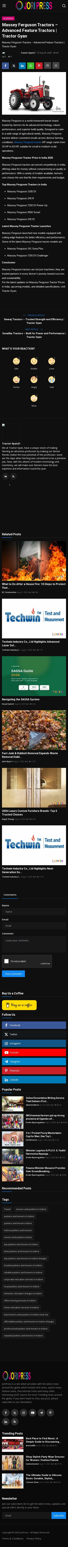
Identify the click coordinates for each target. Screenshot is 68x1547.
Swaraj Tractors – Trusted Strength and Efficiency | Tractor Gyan (34, 321)
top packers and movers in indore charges (25, 1258)
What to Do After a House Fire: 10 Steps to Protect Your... (34, 586)
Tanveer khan (32, 1482)
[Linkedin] (6, 1421)
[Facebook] (6, 1412)
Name (5, 905)
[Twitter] (14, 1412)
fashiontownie (32, 1464)
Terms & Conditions (12, 1538)
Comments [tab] (10, 894)
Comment (8, 933)
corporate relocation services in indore (23, 1279)
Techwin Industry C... (11, 650)
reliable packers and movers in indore (23, 1272)
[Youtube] (32, 1412)
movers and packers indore (18, 1237)
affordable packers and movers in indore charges (29, 1321)
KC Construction (9, 592)
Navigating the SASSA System (20, 699)
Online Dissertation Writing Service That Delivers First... (45, 1100)
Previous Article (36, 315)
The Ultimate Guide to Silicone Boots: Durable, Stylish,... (44, 1477)
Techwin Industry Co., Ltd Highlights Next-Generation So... (28, 870)
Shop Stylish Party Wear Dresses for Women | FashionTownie (45, 1458)
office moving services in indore (20, 1300)
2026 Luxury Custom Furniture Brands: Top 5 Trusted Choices (29, 812)
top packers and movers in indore (21, 1244)
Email (5, 919)
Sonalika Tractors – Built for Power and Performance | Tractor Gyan (34, 335)
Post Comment (13, 973)
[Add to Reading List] (55, 65)
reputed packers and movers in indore (23, 1335)
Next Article (32, 329)
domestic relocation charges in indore (23, 1293)
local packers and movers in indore (21, 1286)
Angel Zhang (8, 819)
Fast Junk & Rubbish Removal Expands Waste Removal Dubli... (30, 755)
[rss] (14, 1421)
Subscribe (59, 1515)
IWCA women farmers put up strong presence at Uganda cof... (45, 1117)
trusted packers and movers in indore (23, 1265)
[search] (64, 5)
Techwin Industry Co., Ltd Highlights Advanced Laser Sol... (30, 643)
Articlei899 (30, 1445)
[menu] (4, 5)
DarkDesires (31, 1140)
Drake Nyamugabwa (35, 1122)
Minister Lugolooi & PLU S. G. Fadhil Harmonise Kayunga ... (46, 1152)
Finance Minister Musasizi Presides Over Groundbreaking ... (45, 1170)
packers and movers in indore (19, 1216)
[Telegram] (41, 1412)
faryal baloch (8, 704)
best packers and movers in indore (21, 1251)
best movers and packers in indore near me (26, 1314)
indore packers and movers (18, 1230)
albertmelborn (32, 1105)
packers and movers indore (18, 1223)
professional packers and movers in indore (26, 1328)
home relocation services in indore (21, 1307)
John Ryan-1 (7, 761)
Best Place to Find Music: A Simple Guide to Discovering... (43, 1440)
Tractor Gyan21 (11, 443)
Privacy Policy (34, 1538)
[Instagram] (23, 1412)
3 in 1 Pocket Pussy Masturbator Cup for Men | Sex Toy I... (44, 1135)
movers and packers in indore (31, 1209)
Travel (7, 1209)
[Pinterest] (50, 1412)
